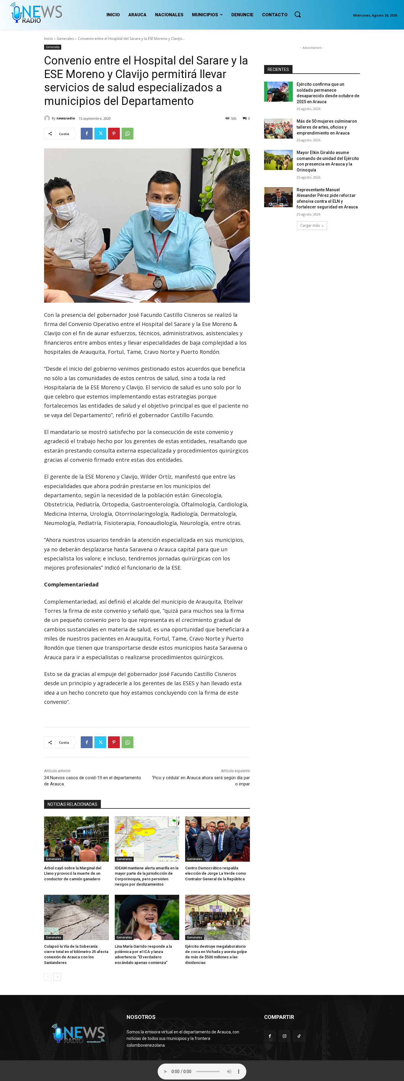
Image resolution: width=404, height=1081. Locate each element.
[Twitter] (100, 134)
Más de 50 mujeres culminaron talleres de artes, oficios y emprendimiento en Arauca (327, 127)
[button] (297, 14)
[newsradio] (48, 118)
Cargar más (310, 225)
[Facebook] (87, 134)
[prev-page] (47, 977)
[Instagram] (284, 1036)
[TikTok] (299, 1036)
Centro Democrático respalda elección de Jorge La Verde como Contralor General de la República (215, 873)
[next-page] (57, 977)
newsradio (65, 118)
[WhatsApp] (127, 134)
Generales (65, 38)
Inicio (48, 38)
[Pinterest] (114, 134)
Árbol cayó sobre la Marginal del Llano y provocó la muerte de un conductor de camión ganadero (72, 873)
